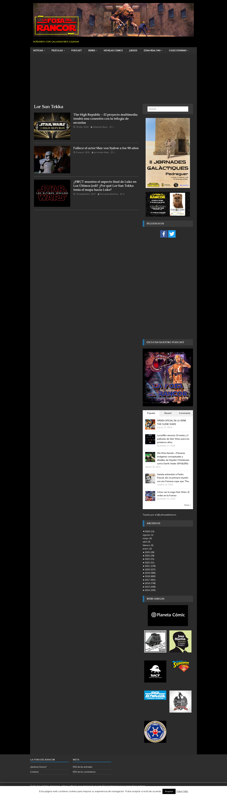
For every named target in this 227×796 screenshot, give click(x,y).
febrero (148, 545)
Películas (57, 50)
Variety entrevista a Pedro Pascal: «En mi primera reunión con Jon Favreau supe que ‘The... (173, 478)
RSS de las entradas (82, 767)
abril (146, 541)
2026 (149, 531)
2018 (150, 576)
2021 (150, 566)
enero (147, 548)
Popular (151, 413)
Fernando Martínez (109, 194)
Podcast (76, 50)
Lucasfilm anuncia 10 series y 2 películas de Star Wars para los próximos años (173, 439)
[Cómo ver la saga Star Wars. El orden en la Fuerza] (150, 499)
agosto (148, 535)
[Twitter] (172, 234)
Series (91, 50)
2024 (149, 555)
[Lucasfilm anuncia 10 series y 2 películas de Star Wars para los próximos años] (150, 442)
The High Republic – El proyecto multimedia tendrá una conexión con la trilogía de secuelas (105, 119)
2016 (150, 583)
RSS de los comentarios (84, 772)
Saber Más (182, 791)
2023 (149, 559)
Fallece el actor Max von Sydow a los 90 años (106, 148)
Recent (167, 413)
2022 (149, 562)
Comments (184, 413)
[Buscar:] (168, 109)
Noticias (38, 50)
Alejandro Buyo (100, 127)
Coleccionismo (178, 50)
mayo (147, 538)
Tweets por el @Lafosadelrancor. (160, 514)
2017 (150, 579)
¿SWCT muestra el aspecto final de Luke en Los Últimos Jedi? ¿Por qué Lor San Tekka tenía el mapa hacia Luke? (104, 186)
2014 (150, 590)
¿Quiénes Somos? (38, 767)
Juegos (133, 50)
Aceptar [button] (169, 791)
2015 (150, 586)
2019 (150, 572)
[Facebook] (164, 234)
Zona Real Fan (152, 50)
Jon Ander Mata (101, 152)
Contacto (34, 772)
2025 (149, 552)
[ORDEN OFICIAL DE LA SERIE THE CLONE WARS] (150, 427)
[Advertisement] (113, 80)
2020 (150, 569)
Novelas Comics (113, 50)
